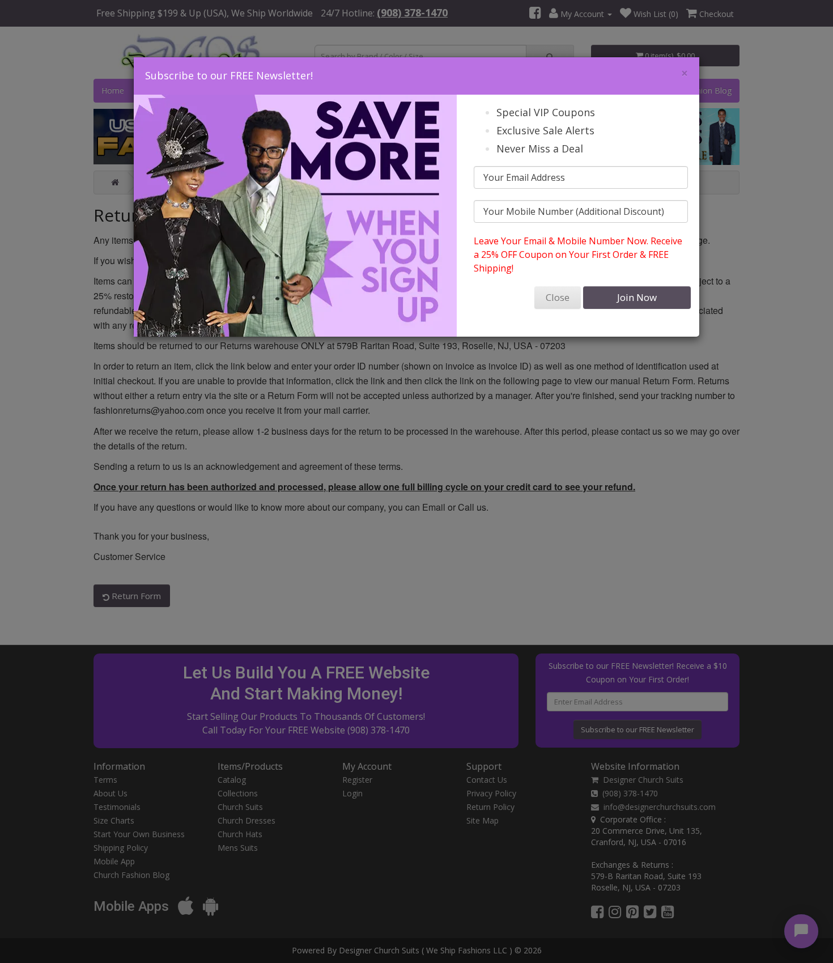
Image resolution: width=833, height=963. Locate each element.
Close (558, 297)
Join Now (637, 297)
